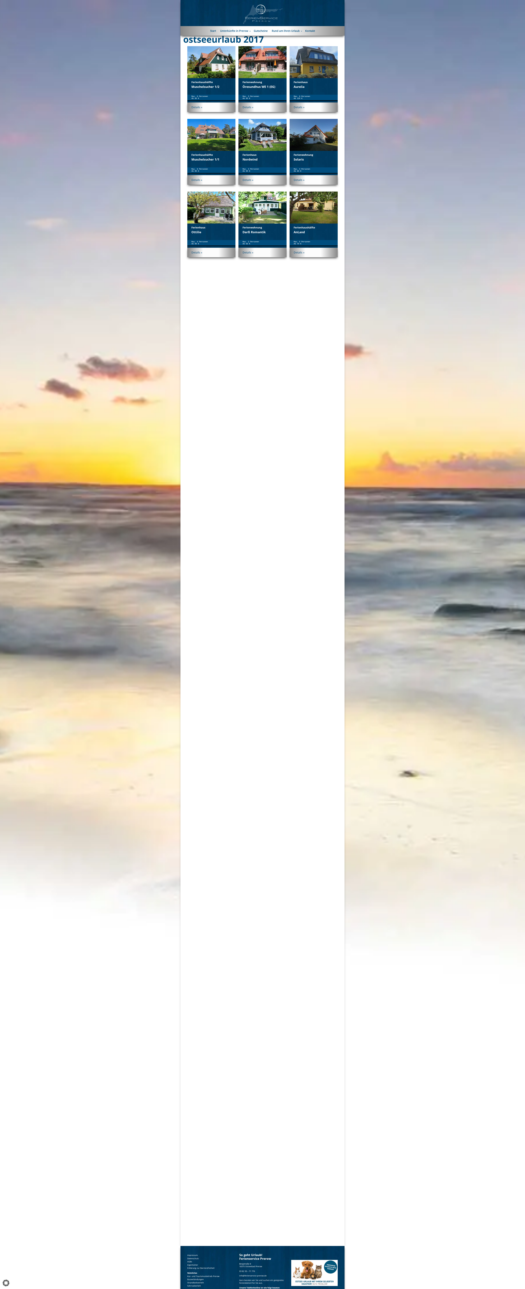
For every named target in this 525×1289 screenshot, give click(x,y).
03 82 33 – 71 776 (247, 1271)
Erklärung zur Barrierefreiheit (201, 1268)
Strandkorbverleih (195, 1282)
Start (213, 31)
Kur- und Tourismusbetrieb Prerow (203, 1276)
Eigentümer (192, 1265)
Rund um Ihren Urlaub (286, 31)
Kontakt (310, 31)
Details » (196, 107)
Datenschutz (193, 1258)
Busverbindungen (195, 1279)
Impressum (192, 1255)
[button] (6, 1283)
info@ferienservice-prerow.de (253, 1276)
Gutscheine (261, 31)
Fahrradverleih (194, 1285)
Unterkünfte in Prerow (234, 31)
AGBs (189, 1261)
